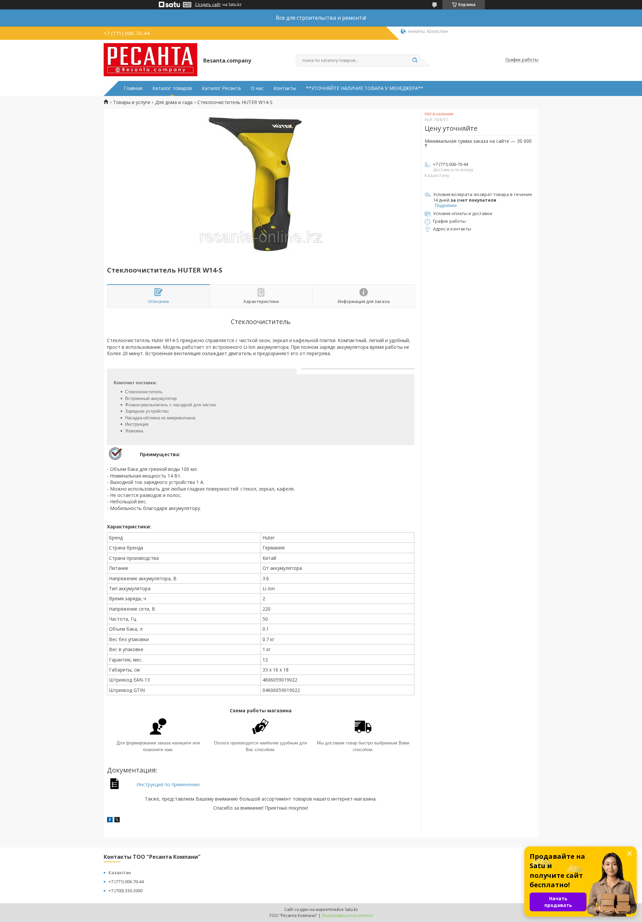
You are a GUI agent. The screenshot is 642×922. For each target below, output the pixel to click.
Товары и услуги (131, 102)
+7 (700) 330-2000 (125, 891)
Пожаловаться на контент (347, 915)
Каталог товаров (172, 88)
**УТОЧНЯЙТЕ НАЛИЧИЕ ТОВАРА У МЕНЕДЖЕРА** (364, 88)
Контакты (285, 88)
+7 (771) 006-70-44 (126, 882)
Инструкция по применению (168, 784)
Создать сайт (208, 4)
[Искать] (414, 61)
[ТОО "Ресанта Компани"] (150, 60)
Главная (133, 88)
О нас (257, 88)
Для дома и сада (174, 102)
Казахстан (120, 872)
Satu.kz (351, 909)
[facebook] (110, 820)
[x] (117, 820)
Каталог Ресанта (221, 88)
